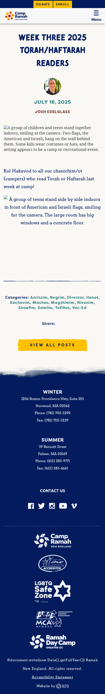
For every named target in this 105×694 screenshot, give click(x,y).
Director (75, 297)
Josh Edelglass (52, 111)
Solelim (45, 307)
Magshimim (62, 302)
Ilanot (92, 297)
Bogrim (57, 297)
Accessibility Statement (52, 677)
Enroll (62, 4)
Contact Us (52, 490)
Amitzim (39, 297)
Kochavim (20, 302)
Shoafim (26, 307)
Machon (40, 302)
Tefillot (62, 307)
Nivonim (85, 302)
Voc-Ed (79, 307)
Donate (43, 4)
